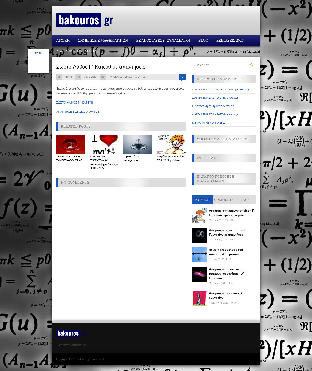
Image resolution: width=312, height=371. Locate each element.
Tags (245, 199)
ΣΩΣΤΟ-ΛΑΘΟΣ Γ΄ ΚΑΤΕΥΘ (74, 102)
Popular (203, 199)
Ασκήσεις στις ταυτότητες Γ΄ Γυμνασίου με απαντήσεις (228, 232)
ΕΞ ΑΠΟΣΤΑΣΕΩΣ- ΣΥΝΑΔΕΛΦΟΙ (163, 40)
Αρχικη (63, 40)
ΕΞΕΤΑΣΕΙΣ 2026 (230, 40)
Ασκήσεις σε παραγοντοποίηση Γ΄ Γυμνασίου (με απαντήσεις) (232, 213)
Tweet (38, 53)
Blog (203, 40)
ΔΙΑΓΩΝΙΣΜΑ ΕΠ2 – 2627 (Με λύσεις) (215, 98)
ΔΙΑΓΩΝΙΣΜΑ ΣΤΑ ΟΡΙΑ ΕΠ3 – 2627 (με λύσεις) (220, 89)
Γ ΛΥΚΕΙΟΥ (113, 76)
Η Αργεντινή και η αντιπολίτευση (213, 106)
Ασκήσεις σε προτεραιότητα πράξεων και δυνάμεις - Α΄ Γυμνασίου (227, 274)
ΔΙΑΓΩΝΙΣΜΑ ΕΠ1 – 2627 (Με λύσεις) (215, 114)
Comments (224, 199)
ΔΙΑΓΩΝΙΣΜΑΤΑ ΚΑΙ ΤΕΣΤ (77, 51)
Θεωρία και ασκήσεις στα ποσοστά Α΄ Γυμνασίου (226, 252)
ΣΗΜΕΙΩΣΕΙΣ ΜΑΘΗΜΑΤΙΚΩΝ (103, 40)
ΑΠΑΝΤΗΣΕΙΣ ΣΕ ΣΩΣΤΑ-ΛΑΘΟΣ (77, 112)
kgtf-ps (68, 76)
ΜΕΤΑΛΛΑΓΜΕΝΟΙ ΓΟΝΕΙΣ (208, 122)
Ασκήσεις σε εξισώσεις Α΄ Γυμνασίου (226, 295)
